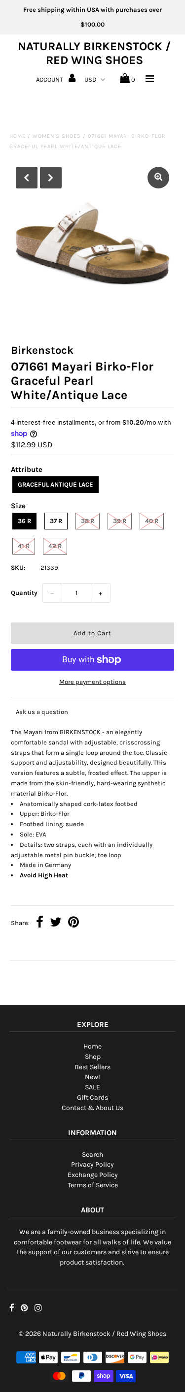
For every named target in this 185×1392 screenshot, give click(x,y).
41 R (24, 546)
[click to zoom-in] (158, 177)
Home (17, 136)
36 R (24, 521)
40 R (151, 521)
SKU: (18, 567)
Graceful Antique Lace (55, 484)
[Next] (51, 177)
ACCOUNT (50, 79)
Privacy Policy (92, 1164)
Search (92, 1154)
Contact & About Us (92, 1108)
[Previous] (26, 177)
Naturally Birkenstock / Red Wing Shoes (94, 53)
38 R (87, 521)
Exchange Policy (93, 1175)
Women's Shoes (57, 136)
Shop (93, 1056)
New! (92, 1077)
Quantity (24, 592)
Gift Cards (92, 1097)
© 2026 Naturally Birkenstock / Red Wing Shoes (92, 1334)
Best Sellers (92, 1067)
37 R (56, 521)
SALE (92, 1087)
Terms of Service (93, 1185)
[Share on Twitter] (56, 923)
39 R (119, 521)
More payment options (92, 681)
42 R (55, 546)
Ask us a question (42, 711)
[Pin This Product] (73, 923)
